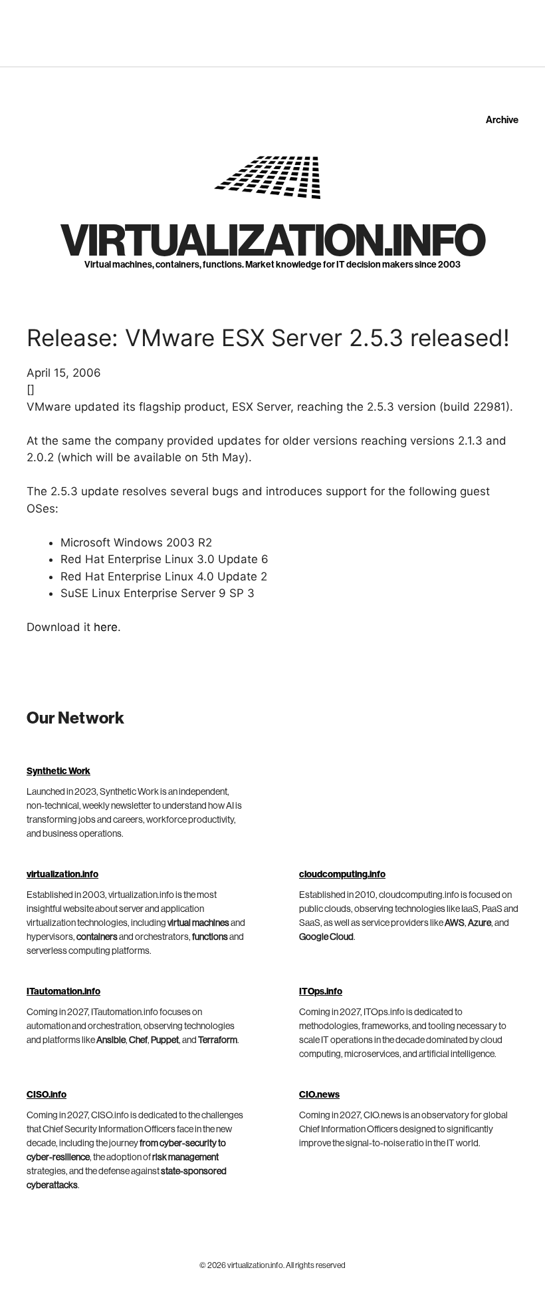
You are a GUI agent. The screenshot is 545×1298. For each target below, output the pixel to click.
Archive (502, 120)
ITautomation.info (63, 991)
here (106, 627)
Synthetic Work (58, 771)
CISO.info (46, 1095)
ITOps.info (320, 991)
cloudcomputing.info (342, 874)
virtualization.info (272, 242)
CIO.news (319, 1095)
